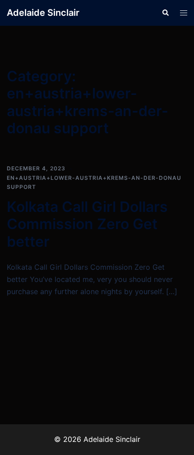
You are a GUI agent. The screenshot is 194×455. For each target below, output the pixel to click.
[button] (165, 12)
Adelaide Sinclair (43, 12)
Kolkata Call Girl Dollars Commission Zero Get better (87, 224)
